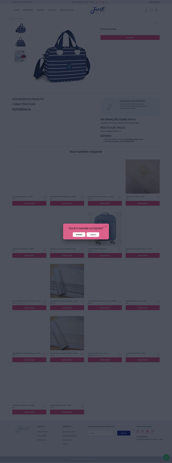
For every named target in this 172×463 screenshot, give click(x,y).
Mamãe (79, 234)
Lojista (93, 234)
